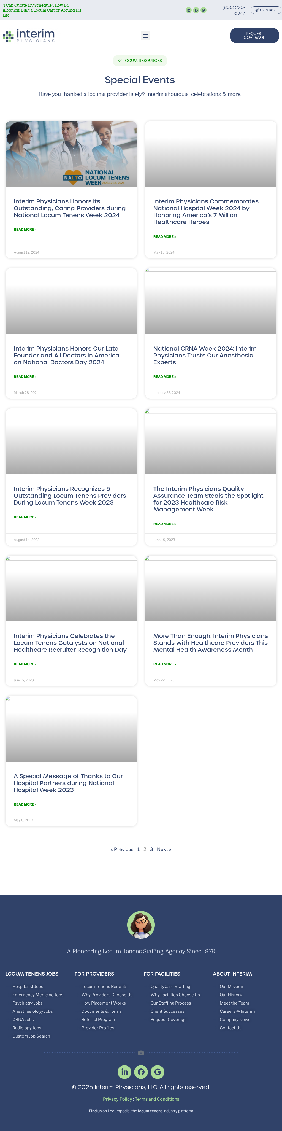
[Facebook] (196, 10)
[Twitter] (203, 10)
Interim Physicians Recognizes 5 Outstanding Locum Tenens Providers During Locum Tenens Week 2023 (70, 495)
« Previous (122, 849)
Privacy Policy (117, 1099)
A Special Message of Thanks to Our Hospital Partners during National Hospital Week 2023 (68, 783)
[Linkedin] (189, 10)
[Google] (157, 1072)
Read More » (25, 229)
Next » (164, 849)
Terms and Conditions (157, 1099)
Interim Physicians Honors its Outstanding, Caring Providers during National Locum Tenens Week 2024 (70, 208)
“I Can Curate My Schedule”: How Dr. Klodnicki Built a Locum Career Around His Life (42, 10)
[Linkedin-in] (124, 1072)
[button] (145, 35)
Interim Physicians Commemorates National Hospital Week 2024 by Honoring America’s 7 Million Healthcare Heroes (206, 212)
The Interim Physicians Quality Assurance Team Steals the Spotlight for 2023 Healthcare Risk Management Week (208, 499)
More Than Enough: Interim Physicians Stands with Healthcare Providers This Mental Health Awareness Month (210, 642)
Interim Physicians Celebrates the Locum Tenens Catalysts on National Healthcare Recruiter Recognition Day (70, 642)
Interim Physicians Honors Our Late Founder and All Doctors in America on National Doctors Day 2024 (67, 355)
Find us (95, 1110)
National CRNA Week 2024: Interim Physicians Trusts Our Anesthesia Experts (205, 355)
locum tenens (150, 1110)
